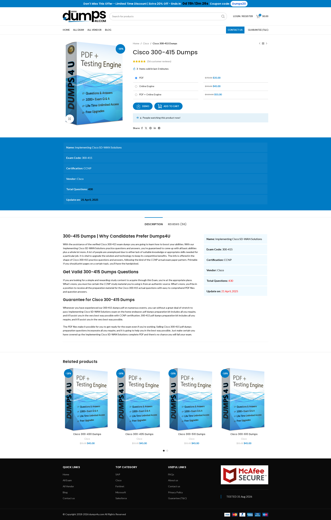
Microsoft (121, 492)
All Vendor (68, 486)
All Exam (67, 480)
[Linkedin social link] (155, 128)
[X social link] (146, 128)
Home (136, 43)
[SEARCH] (223, 16)
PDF (141, 77)
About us (173, 480)
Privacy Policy (175, 492)
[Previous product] (259, 43)
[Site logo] (84, 15)
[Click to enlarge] (69, 118)
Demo (145, 106)
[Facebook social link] (142, 128)
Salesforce (121, 498)
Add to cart (171, 106)
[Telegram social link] (159, 128)
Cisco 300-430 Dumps (87, 434)
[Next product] (266, 43)
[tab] (154, 222)
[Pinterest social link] (150, 128)
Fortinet (120, 486)
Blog (65, 492)
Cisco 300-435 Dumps (139, 434)
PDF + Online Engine (149, 94)
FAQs (171, 474)
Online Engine (146, 86)
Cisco (146, 43)
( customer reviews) (159, 61)
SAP (118, 474)
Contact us (69, 498)
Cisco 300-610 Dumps (244, 434)
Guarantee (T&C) (177, 498)
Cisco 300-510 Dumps (191, 434)
